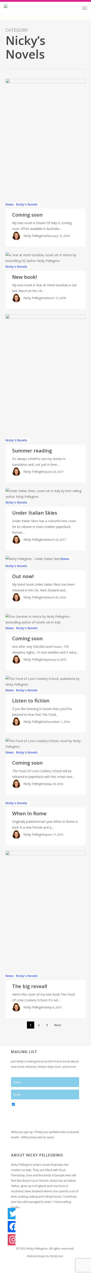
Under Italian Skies (34, 512)
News (10, 204)
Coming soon (27, 214)
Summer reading (32, 450)
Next (57, 1025)
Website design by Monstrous (45, 1256)
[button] (84, 8)
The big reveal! (29, 986)
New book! (24, 276)
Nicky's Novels (27, 204)
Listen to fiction (30, 700)
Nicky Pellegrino (34, 236)
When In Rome (29, 813)
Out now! (23, 576)
